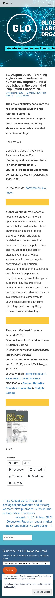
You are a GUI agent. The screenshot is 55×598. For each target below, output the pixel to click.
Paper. (9, 192)
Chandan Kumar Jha (18, 388)
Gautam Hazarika (33, 383)
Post (44, 92)
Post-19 (9, 95)
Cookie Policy (9, 586)
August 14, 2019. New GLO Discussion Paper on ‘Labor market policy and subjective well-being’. (29, 521)
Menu (6, 3)
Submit (9, 570)
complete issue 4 (36, 188)
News (38, 92)
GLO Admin (23, 95)
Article (31, 92)
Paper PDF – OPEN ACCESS (23, 378)
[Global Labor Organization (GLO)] (27, 33)
